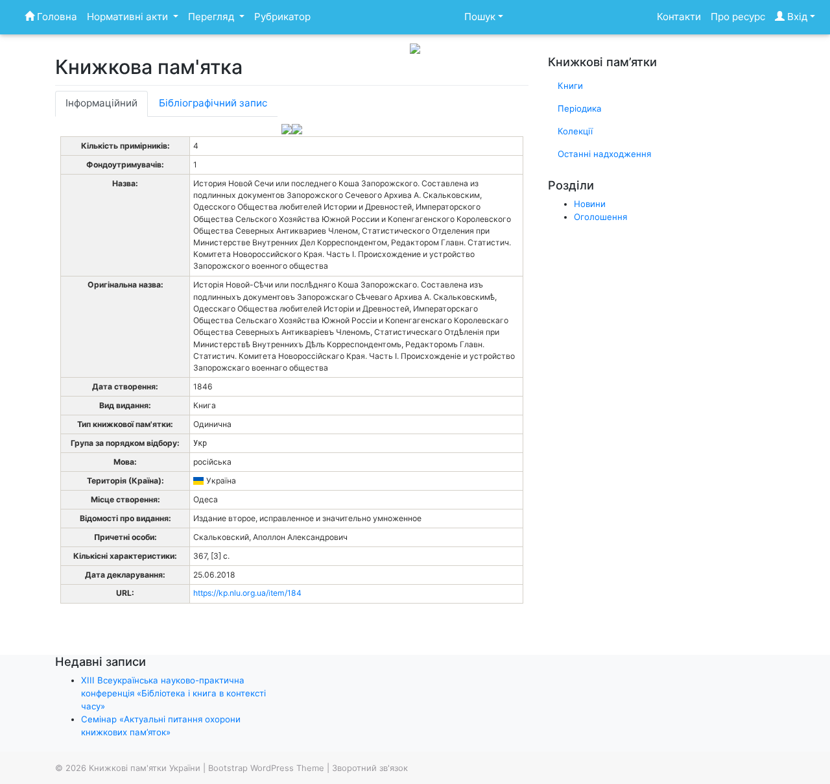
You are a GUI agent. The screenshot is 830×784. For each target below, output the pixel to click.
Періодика (580, 108)
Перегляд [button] (212, 16)
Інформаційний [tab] (101, 103)
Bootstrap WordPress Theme (266, 768)
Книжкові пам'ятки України (144, 768)
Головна (55, 16)
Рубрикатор (282, 16)
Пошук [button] (479, 16)
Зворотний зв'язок (370, 768)
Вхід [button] (796, 16)
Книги (570, 85)
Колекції (575, 131)
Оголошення (600, 217)
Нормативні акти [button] (129, 16)
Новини (590, 204)
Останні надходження (604, 154)
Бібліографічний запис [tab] (213, 103)
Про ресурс (738, 16)
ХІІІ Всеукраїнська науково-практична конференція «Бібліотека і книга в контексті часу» (173, 693)
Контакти (679, 16)
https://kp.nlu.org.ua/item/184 (247, 593)
